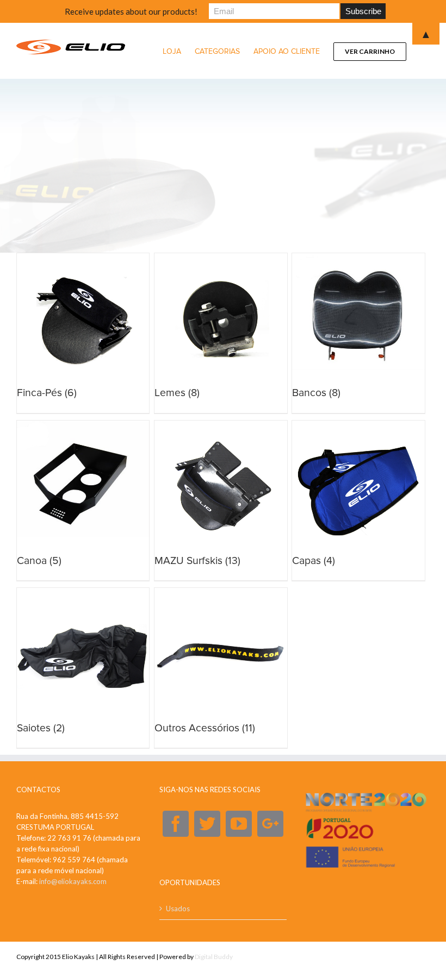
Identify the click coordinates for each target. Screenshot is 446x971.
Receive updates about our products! (131, 11)
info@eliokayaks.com (73, 881)
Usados (178, 908)
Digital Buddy (214, 957)
